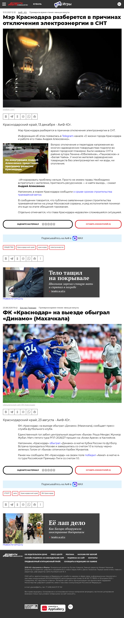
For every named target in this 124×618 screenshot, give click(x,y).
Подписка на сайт (76, 558)
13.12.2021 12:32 (9, 12)
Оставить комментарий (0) (98, 224)
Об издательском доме (36, 554)
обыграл (54, 443)
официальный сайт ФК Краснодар (19, 405)
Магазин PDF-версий (87, 554)
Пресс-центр (56, 554)
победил (90, 455)
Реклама (70, 554)
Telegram (67, 136)
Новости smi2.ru (13, 298)
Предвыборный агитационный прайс (43, 562)
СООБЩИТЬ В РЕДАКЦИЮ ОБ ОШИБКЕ (80, 562)
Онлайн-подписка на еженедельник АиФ (44, 558)
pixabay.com (9, 109)
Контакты (92, 558)
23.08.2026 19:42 (10, 308)
